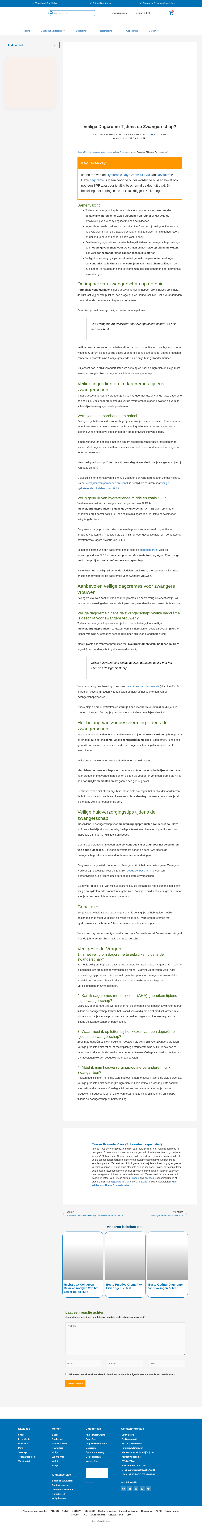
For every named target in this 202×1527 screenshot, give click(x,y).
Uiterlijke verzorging (92, 152)
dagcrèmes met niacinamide (142, 686)
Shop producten (119, 13)
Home (79, 152)
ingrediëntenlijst (149, 549)
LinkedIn (134, 1178)
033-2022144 (143, 1181)
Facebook (148, 1178)
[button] (53, 31)
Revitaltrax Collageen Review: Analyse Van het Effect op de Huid (81, 1288)
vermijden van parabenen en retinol (107, 483)
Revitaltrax (164, 175)
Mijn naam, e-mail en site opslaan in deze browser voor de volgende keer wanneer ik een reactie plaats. (122, 1374)
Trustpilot (89, 1482)
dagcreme (97, 180)
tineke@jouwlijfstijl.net (117, 1181)
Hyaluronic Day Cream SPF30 (128, 175)
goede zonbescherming (141, 870)
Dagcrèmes (124, 152)
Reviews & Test (142, 13)
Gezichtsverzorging (110, 152)
